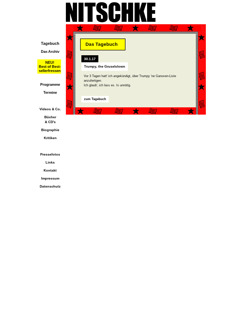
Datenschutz (50, 186)
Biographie (50, 130)
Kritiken (50, 138)
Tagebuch (50, 43)
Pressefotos (50, 154)
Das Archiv (50, 51)
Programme (50, 84)
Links (50, 162)
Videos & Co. (50, 109)
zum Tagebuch (95, 99)
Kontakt (50, 170)
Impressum (50, 178)
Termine (50, 92)
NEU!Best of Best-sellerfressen (50, 66)
